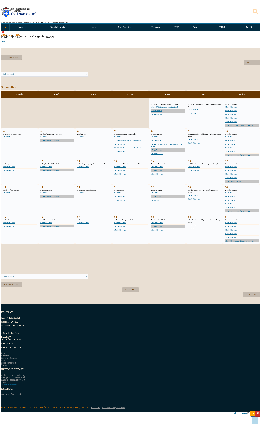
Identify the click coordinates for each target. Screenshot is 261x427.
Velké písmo (251, 295)
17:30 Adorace (156, 111)
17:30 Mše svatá (120, 152)
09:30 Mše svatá (231, 114)
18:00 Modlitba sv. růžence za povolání (239, 125)
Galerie (4, 365)
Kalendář (249, 27)
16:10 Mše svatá (120, 144)
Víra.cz (4, 382)
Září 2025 (251, 62)
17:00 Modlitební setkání (49, 140)
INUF (176, 27)
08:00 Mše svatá (231, 111)
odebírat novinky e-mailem (113, 407)
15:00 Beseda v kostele (233, 181)
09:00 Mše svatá (9, 167)
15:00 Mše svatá (157, 137)
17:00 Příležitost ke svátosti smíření (127, 148)
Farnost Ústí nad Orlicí (11, 394)
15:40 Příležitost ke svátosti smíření (127, 140)
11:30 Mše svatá (83, 137)
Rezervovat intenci (9, 358)
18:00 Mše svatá (157, 114)
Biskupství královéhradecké (13, 377)
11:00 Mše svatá (231, 122)
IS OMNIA (95, 407)
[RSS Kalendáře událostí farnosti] (252, 414)
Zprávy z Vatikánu (9, 385)
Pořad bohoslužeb (8, 363)
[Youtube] (257, 414)
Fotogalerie (155, 27)
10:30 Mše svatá (231, 178)
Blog (3, 360)
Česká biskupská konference (13, 375)
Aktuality (96, 27)
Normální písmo (11, 284)
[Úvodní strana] (5, 27)
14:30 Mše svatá (194, 109)
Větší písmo (130, 289)
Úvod (3, 42)
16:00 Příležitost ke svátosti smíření (164, 107)
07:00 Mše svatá (231, 107)
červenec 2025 (12, 57)
